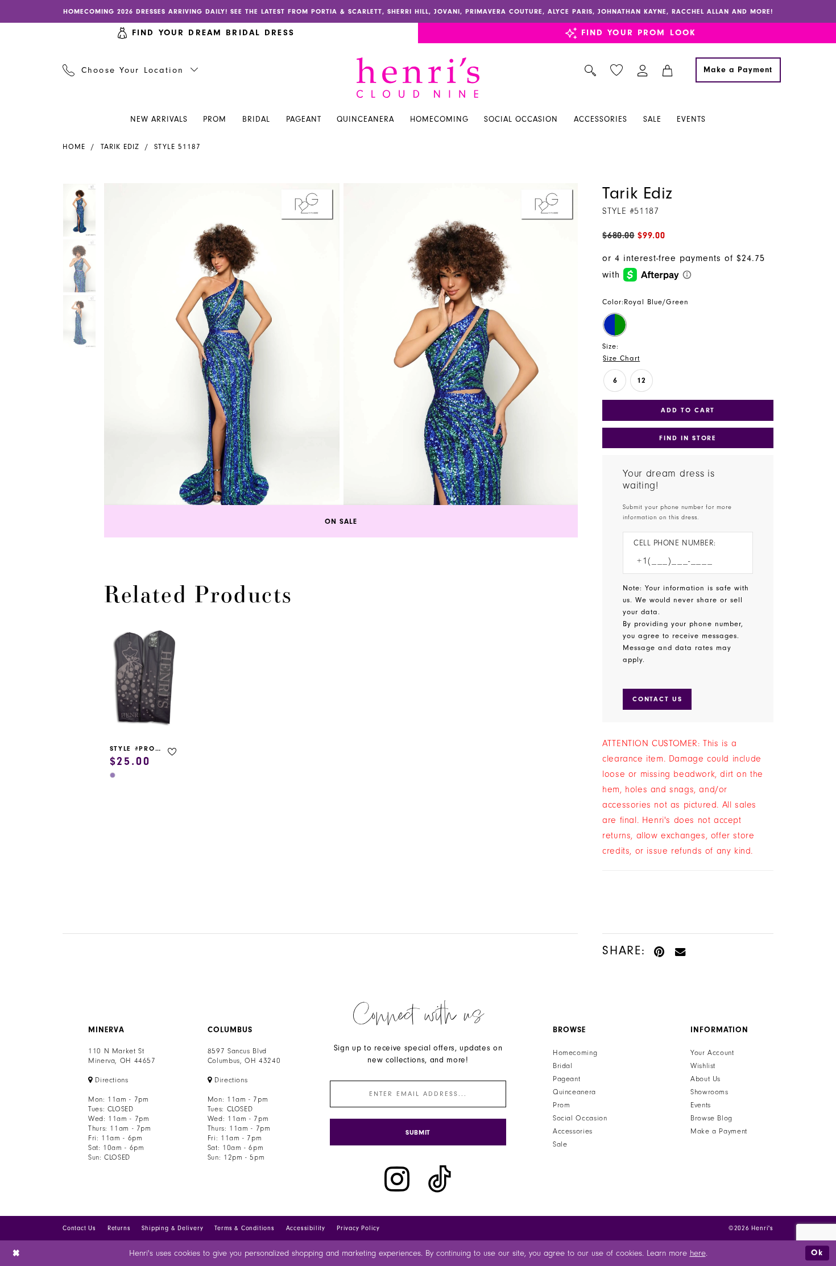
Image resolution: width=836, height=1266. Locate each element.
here (698, 1253)
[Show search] (590, 70)
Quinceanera (574, 1092)
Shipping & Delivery (172, 1228)
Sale (560, 1144)
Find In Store (687, 438)
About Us (705, 1079)
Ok (817, 1252)
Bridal (563, 1066)
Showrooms (709, 1092)
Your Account (712, 1053)
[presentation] (145, 679)
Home (74, 147)
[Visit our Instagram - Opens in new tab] (396, 1179)
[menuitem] (130, 70)
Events (700, 1105)
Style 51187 (177, 147)
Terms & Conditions (244, 1228)
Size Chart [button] (621, 358)
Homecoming (575, 1053)
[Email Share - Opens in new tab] (680, 951)
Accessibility (305, 1228)
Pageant (566, 1079)
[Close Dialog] (17, 1253)
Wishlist (702, 1066)
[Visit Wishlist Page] (616, 70)
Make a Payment (718, 1131)
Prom (561, 1105)
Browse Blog (711, 1118)
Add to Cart (688, 410)
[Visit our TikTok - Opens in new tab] (440, 1179)
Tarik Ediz (120, 147)
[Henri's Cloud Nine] (418, 77)
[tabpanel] (220, 360)
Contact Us (79, 1228)
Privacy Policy (358, 1228)
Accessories (573, 1131)
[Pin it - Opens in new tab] (660, 951)
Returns (119, 1228)
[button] (643, 70)
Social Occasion (580, 1118)
